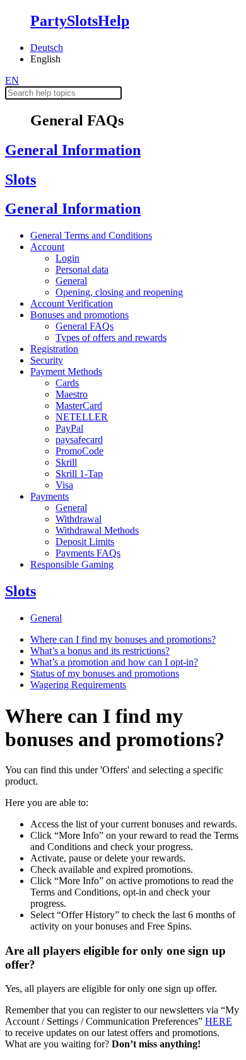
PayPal (69, 428)
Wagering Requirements (78, 684)
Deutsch (46, 47)
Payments (49, 496)
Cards (67, 382)
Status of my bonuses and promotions (104, 673)
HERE (218, 1021)
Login (67, 258)
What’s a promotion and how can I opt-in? (114, 662)
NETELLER (82, 417)
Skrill (66, 462)
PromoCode (79, 451)
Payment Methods (66, 371)
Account (47, 246)
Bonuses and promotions (79, 314)
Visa (64, 485)
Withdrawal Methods (97, 530)
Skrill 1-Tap (79, 473)
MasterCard (79, 405)
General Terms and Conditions (91, 235)
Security (46, 360)
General (71, 280)
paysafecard (79, 439)
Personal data (82, 269)
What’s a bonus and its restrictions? (100, 650)
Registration (54, 348)
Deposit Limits (85, 541)
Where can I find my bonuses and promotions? (123, 639)
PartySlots (79, 21)
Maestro (72, 394)
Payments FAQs (88, 553)
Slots (20, 179)
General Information (73, 150)
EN (12, 80)
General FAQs (85, 326)
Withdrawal (79, 519)
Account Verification (71, 303)
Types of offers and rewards (111, 337)
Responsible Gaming (72, 564)
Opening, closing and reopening (119, 292)
